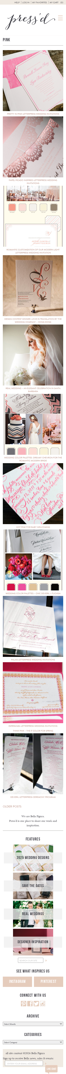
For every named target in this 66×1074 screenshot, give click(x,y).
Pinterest (48, 981)
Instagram (17, 981)
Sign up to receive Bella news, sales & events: (28, 1058)
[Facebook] (30, 1005)
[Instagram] (42, 1005)
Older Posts (12, 806)
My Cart (56, 2)
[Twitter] (36, 1005)
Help (17, 2)
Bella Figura (37, 816)
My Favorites (39, 2)
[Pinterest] (23, 1005)
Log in (25, 2)
